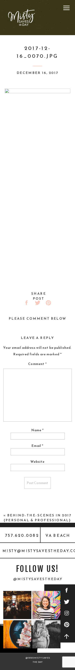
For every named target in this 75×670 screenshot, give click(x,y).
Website (37, 461)
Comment (37, 363)
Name (37, 430)
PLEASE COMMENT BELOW (37, 318)
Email (37, 445)
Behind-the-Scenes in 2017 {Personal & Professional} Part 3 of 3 (38, 520)
